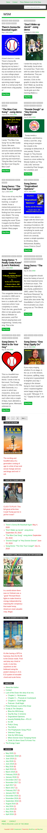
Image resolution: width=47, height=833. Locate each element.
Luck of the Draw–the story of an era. (20, 693)
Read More (5, 94)
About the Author (12, 687)
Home (8, 2)
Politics (32, 105)
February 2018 (11, 774)
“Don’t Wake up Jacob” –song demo (32, 27)
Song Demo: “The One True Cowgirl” (11, 187)
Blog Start (40, 829)
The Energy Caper (13, 743)
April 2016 (10, 814)
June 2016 (10, 809)
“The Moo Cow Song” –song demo (12, 110)
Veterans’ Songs (14, 732)
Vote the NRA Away (15, 735)
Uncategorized (29, 20)
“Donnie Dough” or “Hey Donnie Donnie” (34, 112)
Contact (15, 2)
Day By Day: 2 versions (17, 714)
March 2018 (10, 772)
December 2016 (12, 796)
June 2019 (10, 759)
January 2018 (11, 777)
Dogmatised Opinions (16, 717)
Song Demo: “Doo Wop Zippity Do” (33, 343)
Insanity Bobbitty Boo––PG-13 (19, 719)
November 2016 (12, 798)
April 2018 (10, 769)
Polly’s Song (13, 724)
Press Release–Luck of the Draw (30, 2)
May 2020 (9, 753)
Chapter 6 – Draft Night (17, 701)
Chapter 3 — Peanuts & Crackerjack (22, 698)
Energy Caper (7, 335)
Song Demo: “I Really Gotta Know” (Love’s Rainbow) (12, 263)
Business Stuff (29, 256)
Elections (27, 103)
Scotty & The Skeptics (14, 709)
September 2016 (12, 801)
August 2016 (11, 804)
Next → (24, 418)
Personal (13, 103)
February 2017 (11, 790)
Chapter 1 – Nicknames (17, 695)
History (16, 20)
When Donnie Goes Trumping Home (22, 738)
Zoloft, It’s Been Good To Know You (21, 740)
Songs (14, 23)
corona (5, 20)
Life (3, 23)
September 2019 (12, 756)
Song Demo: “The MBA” (33, 267)
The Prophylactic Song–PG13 (19, 730)
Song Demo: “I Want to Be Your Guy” (10, 344)
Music (8, 23)
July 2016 (9, 806)
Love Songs (10, 180)
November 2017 (12, 782)
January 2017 (11, 793)
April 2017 (10, 785)
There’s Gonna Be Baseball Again (11, 28)
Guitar (31, 335)
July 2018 (9, 761)
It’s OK (10, 722)
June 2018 (10, 764)
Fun (10, 20)
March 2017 (10, 788)
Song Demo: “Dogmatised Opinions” (30, 186)
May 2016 (9, 812)
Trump (39, 105)
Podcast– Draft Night (16, 703)
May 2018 (9, 766)
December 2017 (12, 780)
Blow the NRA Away (16, 711)
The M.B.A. (12, 727)
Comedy (38, 256)
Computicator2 (18, 829)
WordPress (32, 829)
